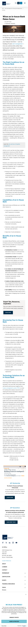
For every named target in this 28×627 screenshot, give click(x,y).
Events (4, 580)
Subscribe (8, 312)
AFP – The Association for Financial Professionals (12, 8)
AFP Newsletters (15, 508)
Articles (3, 10)
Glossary (4, 590)
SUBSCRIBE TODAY (11, 522)
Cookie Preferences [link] (6, 560)
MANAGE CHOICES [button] (14, 617)
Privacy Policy (4, 625)
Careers (4, 566)
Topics (4, 587)
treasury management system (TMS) (11, 388)
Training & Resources (8, 584)
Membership (5, 573)
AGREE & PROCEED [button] (14, 621)
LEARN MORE (10, 497)
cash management (17, 44)
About (4, 563)
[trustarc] (24, 626)
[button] (26, 594)
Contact (4, 570)
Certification (6, 576)
